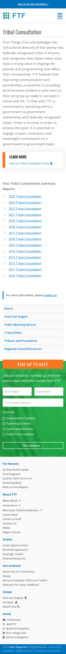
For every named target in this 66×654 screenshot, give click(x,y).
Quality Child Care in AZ (17, 478)
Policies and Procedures (21, 341)
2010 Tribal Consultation (25, 276)
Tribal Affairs (13, 333)
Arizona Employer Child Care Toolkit (25, 580)
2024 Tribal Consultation (25, 202)
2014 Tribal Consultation (25, 251)
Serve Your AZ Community (19, 571)
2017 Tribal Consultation (25, 233)
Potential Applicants (15, 549)
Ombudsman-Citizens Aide (47, 650)
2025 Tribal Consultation (25, 196)
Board (9, 308)
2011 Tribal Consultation (25, 269)
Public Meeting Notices (20, 325)
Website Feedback (24, 650)
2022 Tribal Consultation (25, 209)
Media (6, 527)
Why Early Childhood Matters (21, 510)
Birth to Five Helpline (15, 487)
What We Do (10, 500)
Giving (6, 576)
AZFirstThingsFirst (17, 637)
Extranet (8, 602)
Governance (10, 505)
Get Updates (33, 445)
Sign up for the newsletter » (33, 4)
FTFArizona (13, 619)
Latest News (10, 514)
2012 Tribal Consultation (25, 263)
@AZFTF (11, 624)
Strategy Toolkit (13, 554)
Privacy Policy (55, 647)
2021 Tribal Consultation (25, 215)
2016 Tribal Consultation (25, 239)
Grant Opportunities (19, 429)
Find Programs (11, 474)
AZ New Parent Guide (16, 469)
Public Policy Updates (20, 434)
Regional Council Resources (23, 349)
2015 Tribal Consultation (25, 245)
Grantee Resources (14, 558)
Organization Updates (20, 418)
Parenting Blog (12, 482)
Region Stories (11, 532)
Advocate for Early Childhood (21, 584)
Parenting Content (18, 423)
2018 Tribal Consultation (25, 227)
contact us (50, 295)
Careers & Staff (12, 519)
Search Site (9, 606)
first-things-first (16, 633)
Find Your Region (16, 317)
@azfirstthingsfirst (18, 628)
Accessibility (8, 650)
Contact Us (9, 523)
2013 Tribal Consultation (25, 257)
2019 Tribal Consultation (25, 221)
